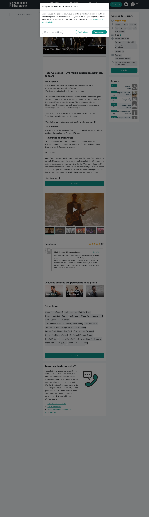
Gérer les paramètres (53, 32)
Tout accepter (99, 32)
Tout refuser (83, 32)
